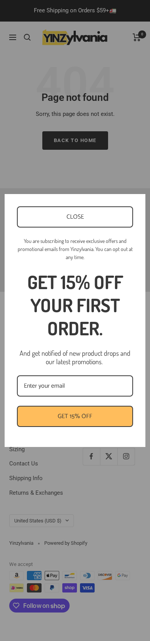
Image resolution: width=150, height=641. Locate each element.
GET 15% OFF (75, 416)
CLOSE (75, 217)
